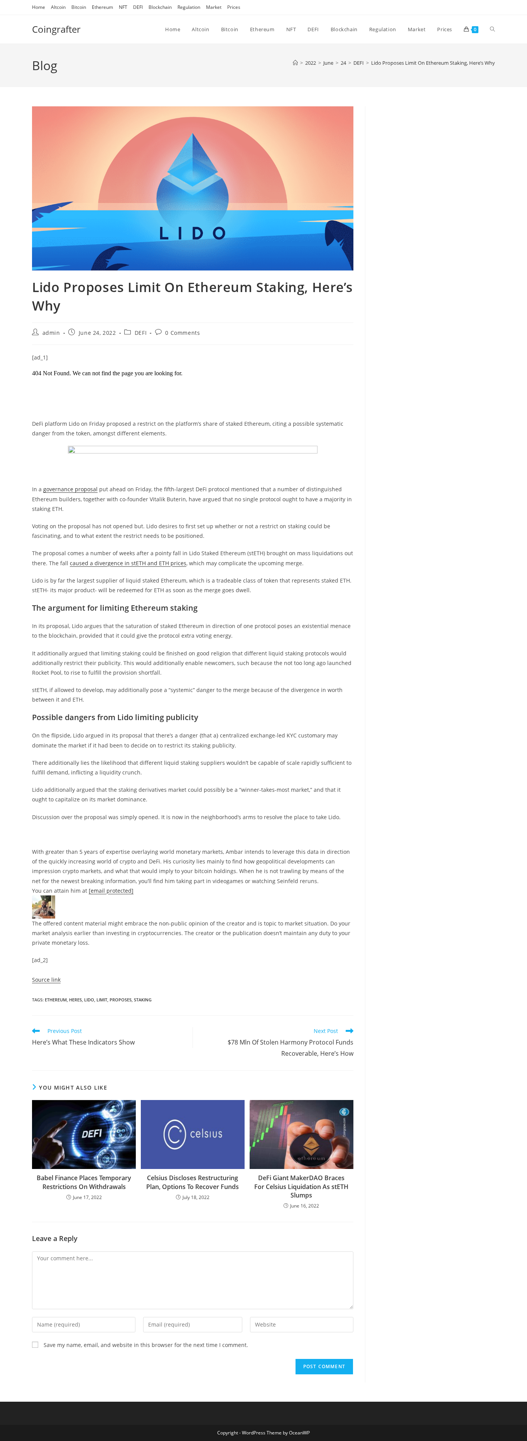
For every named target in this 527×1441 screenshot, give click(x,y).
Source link (46, 979)
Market (213, 7)
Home (38, 7)
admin (51, 332)
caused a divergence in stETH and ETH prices (128, 563)
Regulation (188, 7)
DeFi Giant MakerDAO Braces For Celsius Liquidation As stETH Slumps (301, 1186)
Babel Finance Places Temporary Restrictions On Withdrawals (84, 1182)
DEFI (138, 7)
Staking (143, 1000)
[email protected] (111, 890)
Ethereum (102, 7)
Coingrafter (56, 29)
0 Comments (182, 332)
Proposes (121, 1000)
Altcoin (58, 7)
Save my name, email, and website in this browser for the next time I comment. (146, 1345)
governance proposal (70, 489)
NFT (123, 7)
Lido (89, 1000)
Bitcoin (78, 7)
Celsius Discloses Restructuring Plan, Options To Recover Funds (192, 1182)
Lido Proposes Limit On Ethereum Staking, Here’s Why (433, 62)
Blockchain (160, 7)
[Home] (295, 62)
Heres (75, 1000)
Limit (101, 1000)
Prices (233, 7)
